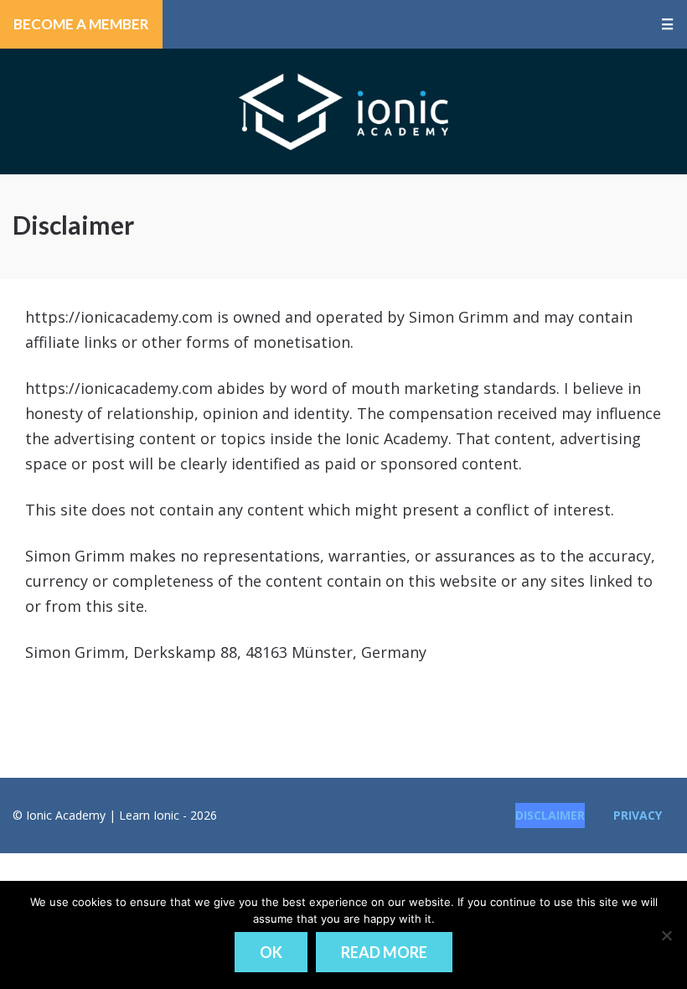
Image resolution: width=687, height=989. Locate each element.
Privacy (637, 815)
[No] (666, 935)
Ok (271, 952)
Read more (384, 952)
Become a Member (81, 24)
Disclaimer (550, 815)
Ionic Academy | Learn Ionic (343, 111)
